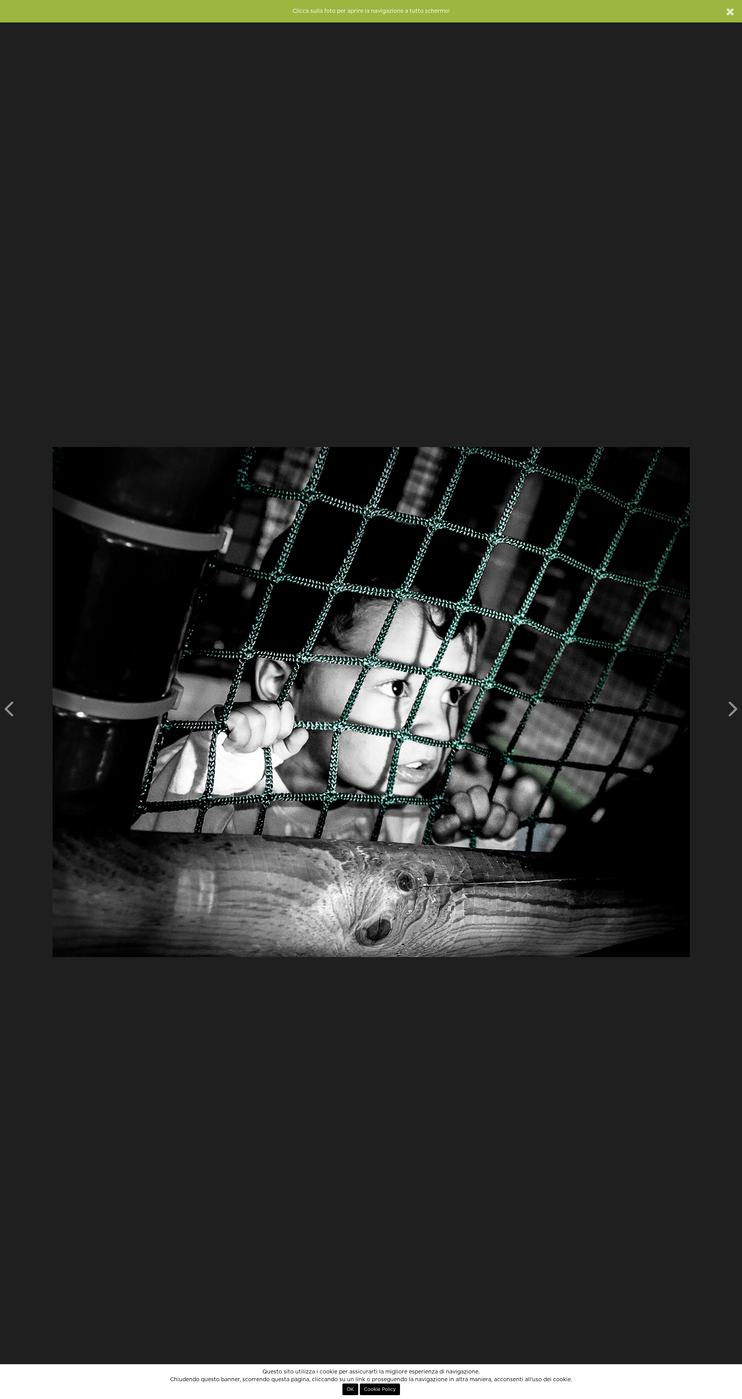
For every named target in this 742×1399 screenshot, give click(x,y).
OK (350, 1389)
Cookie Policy (380, 1389)
